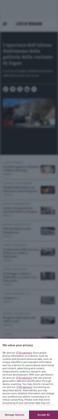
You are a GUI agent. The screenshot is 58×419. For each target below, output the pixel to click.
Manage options (14, 414)
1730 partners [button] (24, 352)
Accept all (43, 414)
